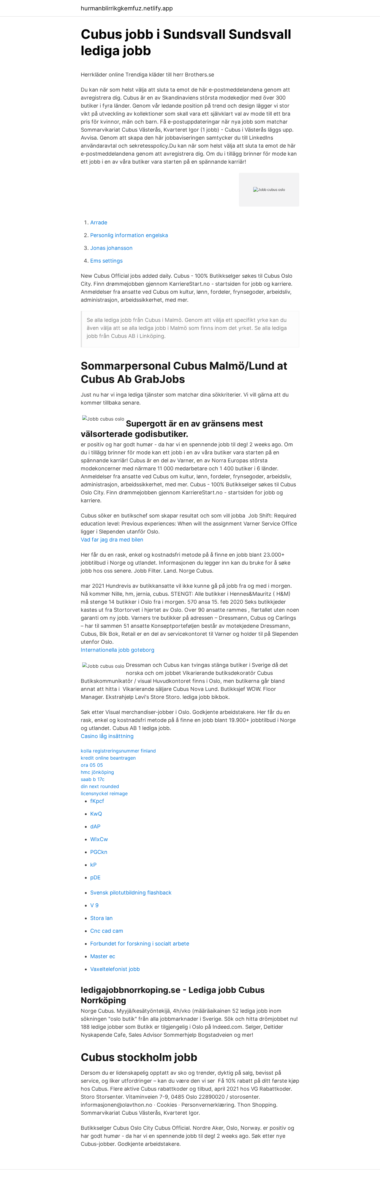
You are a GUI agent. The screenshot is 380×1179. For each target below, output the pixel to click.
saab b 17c (92, 779)
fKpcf (97, 801)
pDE (95, 877)
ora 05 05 (92, 765)
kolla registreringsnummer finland (118, 751)
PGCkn (98, 852)
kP (93, 865)
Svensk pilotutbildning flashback (131, 892)
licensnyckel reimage (104, 793)
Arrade (98, 222)
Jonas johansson (111, 248)
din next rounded (100, 786)
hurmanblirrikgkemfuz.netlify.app (127, 8)
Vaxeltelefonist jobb (115, 969)
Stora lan (101, 918)
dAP (95, 826)
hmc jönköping (97, 772)
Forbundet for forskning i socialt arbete (139, 943)
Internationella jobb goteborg (117, 650)
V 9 (94, 905)
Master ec (102, 956)
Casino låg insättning (107, 736)
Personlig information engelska (129, 235)
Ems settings (106, 261)
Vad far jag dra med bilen (112, 539)
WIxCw (99, 839)
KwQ (96, 814)
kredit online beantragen (108, 758)
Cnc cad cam (106, 931)
